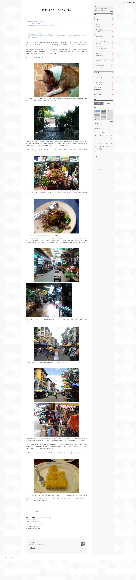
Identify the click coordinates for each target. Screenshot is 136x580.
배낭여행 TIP (103, 72)
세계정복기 (104, 22)
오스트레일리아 (97, 112)
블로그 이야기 (103, 96)
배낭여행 (102, 110)
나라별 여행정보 (104, 77)
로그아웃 (10, 557)
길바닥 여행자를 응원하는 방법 (101, 8)
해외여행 (96, 115)
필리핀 (108, 119)
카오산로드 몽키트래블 (34, 23)
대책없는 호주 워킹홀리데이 (38, 517)
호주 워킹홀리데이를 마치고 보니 (33, 526)
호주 (108, 110)
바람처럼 (102, 117)
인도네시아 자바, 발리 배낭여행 (104, 48)
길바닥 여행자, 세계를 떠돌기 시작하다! (37, 544)
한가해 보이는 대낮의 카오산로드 (56, 9)
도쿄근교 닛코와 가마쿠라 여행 (104, 41)
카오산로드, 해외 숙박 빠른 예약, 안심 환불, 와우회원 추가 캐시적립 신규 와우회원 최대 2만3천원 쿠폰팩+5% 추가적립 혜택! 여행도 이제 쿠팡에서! (56, 36)
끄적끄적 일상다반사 (103, 94)
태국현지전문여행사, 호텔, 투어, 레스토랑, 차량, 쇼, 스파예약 (42, 25)
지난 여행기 (28, 517)
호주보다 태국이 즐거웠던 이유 (33, 521)
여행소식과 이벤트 (104, 84)
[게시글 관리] (33, 512)
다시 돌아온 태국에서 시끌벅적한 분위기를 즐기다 (36, 524)
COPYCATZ (132, 558)
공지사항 (103, 17)
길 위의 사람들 (104, 29)
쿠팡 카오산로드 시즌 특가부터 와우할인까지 (40, 34)
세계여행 (102, 112)
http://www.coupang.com (33, 31)
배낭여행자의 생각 (104, 82)
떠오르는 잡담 (104, 31)
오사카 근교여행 (104, 46)
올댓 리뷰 (103, 99)
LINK (96, 156)
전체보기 (103, 14)
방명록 (6, 557)
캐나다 (103, 70)
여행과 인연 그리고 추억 (103, 87)
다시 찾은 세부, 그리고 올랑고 (104, 63)
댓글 (27, 536)
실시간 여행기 (104, 24)
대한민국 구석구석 (103, 92)
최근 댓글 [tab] (108, 103)
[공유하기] (31, 512)
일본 (95, 119)
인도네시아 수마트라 (104, 38)
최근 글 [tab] (98, 103)
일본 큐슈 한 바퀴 (104, 53)
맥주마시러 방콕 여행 (104, 36)
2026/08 (103, 132)
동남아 (102, 119)
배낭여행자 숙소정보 (104, 79)
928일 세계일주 (103, 19)
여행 (95, 110)
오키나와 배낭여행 (104, 50)
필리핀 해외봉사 (104, 67)
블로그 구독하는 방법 (99, 10)
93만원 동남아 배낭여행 (104, 65)
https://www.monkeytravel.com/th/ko (35, 21)
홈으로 (3, 557)
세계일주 (109, 115)
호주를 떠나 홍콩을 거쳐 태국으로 (33, 528)
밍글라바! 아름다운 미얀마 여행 (104, 58)
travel (108, 117)
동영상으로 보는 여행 (103, 89)
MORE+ (111, 11)
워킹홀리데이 (103, 115)
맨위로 (13, 557)
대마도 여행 (104, 43)
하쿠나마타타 (32, 542)
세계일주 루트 (104, 26)
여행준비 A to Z (104, 75)
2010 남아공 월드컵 (104, 55)
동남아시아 (97, 117)
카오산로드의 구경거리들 (32, 519)
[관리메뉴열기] (133, 2)
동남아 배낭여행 (110, 112)
